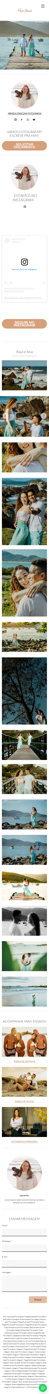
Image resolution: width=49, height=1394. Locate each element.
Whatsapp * (6, 1241)
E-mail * (5, 1257)
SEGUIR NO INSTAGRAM (24, 323)
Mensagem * (7, 1272)
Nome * (5, 1225)
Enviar (38, 1300)
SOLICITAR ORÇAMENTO (24, 145)
